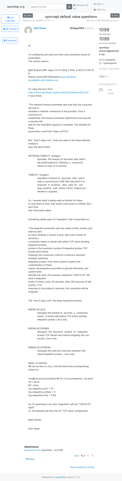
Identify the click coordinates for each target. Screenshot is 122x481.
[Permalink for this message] (92, 456)
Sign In (99, 4)
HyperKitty (60, 477)
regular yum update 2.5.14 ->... (39, 20)
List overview (10, 19)
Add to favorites (110, 68)
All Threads (11, 29)
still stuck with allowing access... (103, 20)
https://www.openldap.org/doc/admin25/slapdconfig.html (58, 92)
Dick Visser (40, 28)
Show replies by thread (82, 467)
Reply (31, 459)
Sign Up (100, 9)
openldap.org (15, 6)
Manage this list (80, 7)
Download (11, 40)
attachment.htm (32, 450)
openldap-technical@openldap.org (109, 51)
